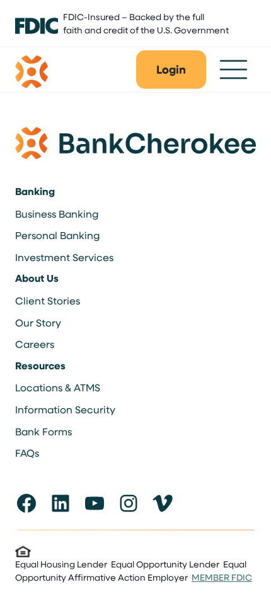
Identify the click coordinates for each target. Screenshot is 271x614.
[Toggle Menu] (233, 69)
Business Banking (56, 213)
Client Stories (47, 300)
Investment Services (64, 257)
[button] (171, 69)
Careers (34, 343)
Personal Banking (57, 235)
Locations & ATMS (57, 387)
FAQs (27, 452)
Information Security (65, 409)
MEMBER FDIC (222, 577)
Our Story (38, 322)
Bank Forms (43, 431)
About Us (37, 278)
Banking (35, 191)
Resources (40, 365)
